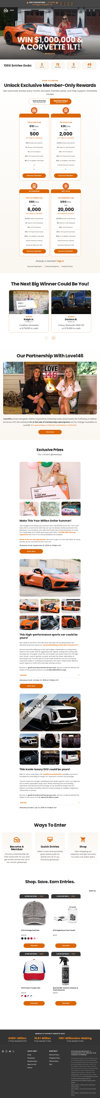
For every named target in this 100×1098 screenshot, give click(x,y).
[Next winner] (53, 338)
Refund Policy (54, 1055)
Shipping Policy (54, 1058)
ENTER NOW (50, 54)
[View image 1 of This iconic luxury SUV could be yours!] (29, 741)
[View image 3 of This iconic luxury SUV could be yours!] (71, 741)
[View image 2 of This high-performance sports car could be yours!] (50, 606)
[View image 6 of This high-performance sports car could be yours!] (71, 623)
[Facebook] (3, 1051)
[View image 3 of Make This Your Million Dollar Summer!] (71, 509)
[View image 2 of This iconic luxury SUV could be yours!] (50, 741)
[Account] (90, 10)
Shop (29, 1055)
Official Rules (53, 1061)
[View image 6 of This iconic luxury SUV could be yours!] (71, 757)
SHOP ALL (92, 891)
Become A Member (34, 176)
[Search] (85, 10)
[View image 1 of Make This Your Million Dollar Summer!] (29, 509)
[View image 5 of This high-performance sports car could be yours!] (50, 623)
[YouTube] (10, 1051)
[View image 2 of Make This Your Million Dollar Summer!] (50, 509)
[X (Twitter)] (13, 1051)
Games (29, 1068)
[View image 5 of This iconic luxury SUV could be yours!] (50, 757)
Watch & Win (31, 1064)
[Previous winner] (46, 338)
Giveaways (31, 1058)
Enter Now (50, 432)
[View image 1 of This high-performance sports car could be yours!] (29, 606)
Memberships (32, 1061)
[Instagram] (6, 1051)
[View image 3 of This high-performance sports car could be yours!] (71, 606)
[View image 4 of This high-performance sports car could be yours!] (29, 623)
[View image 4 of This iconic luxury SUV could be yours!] (29, 757)
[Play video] (50, 388)
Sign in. (60, 261)
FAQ (50, 1064)
